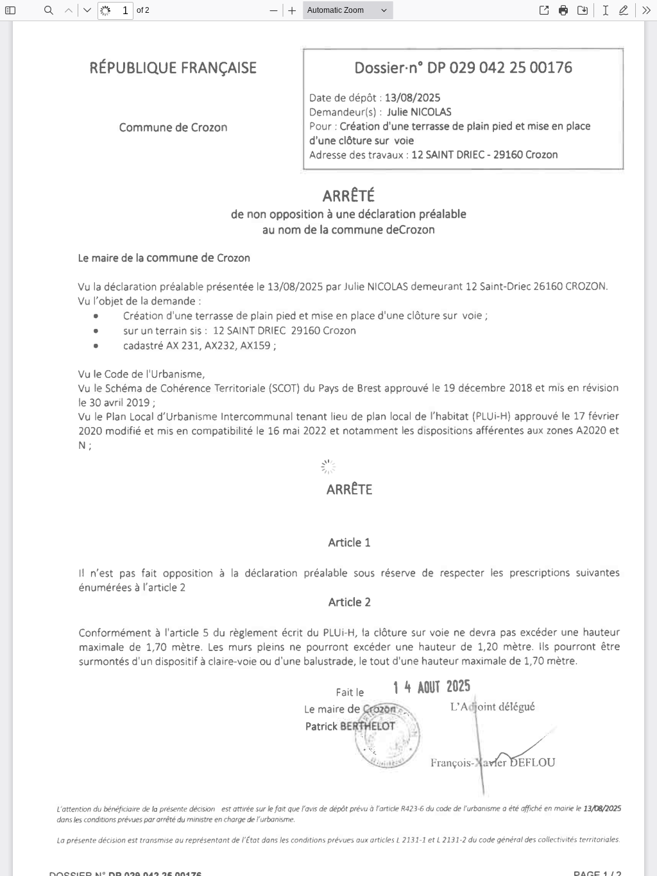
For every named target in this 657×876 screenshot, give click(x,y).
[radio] (606, 10)
